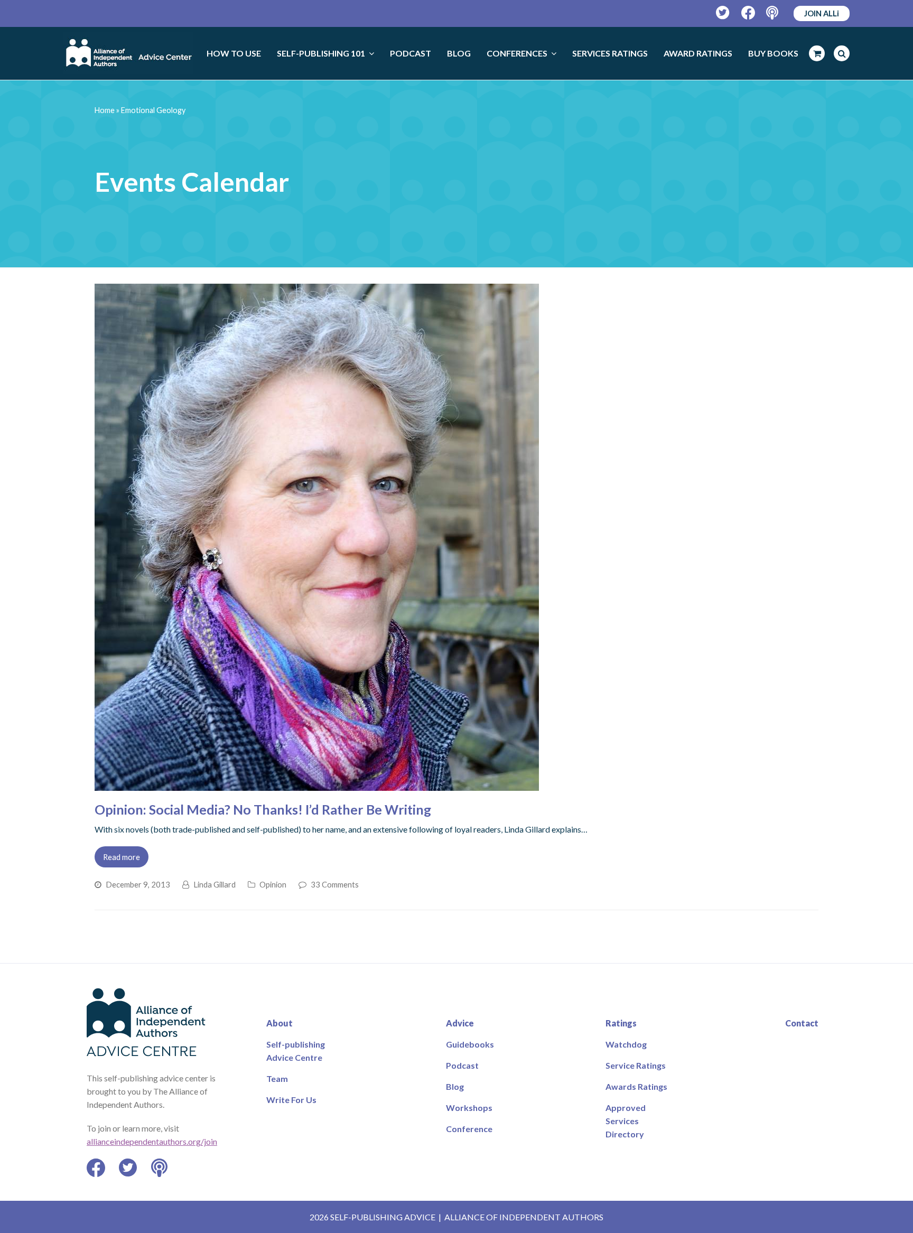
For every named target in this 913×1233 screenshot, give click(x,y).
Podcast (462, 1065)
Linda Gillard (214, 884)
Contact (801, 1023)
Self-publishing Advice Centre (295, 1050)
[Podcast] (773, 13)
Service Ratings (635, 1065)
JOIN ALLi (821, 13)
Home (105, 110)
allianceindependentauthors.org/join (152, 1141)
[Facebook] (748, 13)
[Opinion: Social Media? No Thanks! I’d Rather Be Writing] (317, 784)
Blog (455, 1086)
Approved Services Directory (625, 1121)
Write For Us (291, 1100)
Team (277, 1078)
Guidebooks (470, 1044)
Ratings (621, 1023)
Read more (121, 857)
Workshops (469, 1108)
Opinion (272, 884)
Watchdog (626, 1044)
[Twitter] (723, 13)
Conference (469, 1129)
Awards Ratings (636, 1086)
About (279, 1023)
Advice (460, 1023)
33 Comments (335, 884)
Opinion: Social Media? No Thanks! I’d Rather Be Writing (263, 809)
